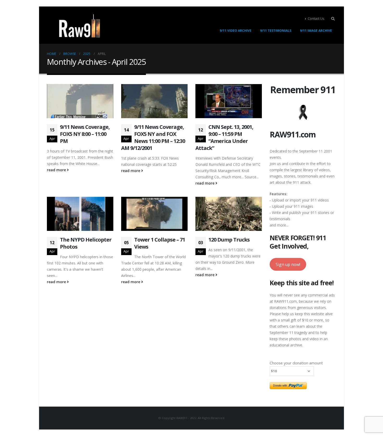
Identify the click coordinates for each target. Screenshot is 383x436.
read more (57, 169)
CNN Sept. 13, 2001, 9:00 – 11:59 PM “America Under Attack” (224, 137)
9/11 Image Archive (316, 30)
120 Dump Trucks (229, 239)
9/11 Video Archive (235, 30)
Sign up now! (288, 264)
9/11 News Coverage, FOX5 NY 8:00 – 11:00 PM (85, 133)
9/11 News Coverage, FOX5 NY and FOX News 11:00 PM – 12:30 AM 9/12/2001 (153, 137)
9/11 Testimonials (275, 30)
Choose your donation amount (296, 362)
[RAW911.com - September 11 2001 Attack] (79, 26)
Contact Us (316, 18)
